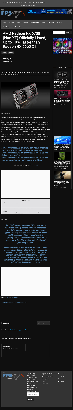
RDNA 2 (30, 338)
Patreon (62, 376)
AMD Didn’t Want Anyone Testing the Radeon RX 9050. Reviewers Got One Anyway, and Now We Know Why (62, 101)
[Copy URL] (34, 66)
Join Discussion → (43, 323)
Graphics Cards (13, 338)
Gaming (55, 149)
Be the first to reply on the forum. (19, 330)
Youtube (62, 381)
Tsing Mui (8, 58)
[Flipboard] (24, 6)
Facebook (63, 373)
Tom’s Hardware (15, 298)
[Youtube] (34, 6)
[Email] (29, 66)
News (4, 53)
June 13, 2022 (34, 165)
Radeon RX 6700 (22, 338)
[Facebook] (21, 6)
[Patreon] (29, 6)
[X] (31, 6)
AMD (7, 298)
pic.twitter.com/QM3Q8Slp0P (30, 160)
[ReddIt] (25, 66)
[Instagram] (26, 6)
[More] (38, 66)
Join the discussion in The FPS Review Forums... (14, 302)
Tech (11, 53)
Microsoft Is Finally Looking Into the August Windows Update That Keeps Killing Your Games (62, 146)
